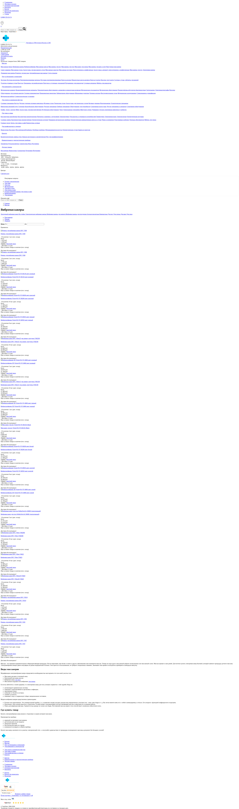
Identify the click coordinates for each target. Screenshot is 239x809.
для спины (31, 681)
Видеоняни (36, 150)
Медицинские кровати (8, 90)
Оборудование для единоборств (80, 106)
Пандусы (20, 83)
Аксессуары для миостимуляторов (31, 110)
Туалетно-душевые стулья (9, 83)
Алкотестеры (24, 144)
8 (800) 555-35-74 (6, 17)
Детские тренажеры (50, 106)
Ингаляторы (5, 150)
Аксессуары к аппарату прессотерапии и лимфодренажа (111, 70)
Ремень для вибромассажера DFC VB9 (13, 234)
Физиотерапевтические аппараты (26, 90)
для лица (18, 680)
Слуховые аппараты (90, 83)
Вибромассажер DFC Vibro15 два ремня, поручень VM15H (19, 385)
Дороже (6, 219)
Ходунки (4, 80)
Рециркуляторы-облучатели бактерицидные (132, 90)
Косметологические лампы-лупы (11, 137)
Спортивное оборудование (135, 106)
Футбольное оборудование (50, 110)
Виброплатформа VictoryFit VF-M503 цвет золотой (17, 471)
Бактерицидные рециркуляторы (21, 120)
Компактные (104, 214)
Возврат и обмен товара (22, 794)
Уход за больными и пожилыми (14, 745)
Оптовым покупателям (11, 5)
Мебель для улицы (150, 120)
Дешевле (7, 221)
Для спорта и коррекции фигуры (14, 749)
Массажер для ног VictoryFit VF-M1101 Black (15, 428)
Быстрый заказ (11, 244)
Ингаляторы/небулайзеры (24, 130)
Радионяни (29, 150)
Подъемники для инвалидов (74, 83)
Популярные (8, 217)
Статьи (6, 14)
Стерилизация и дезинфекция (146, 93)
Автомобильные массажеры (38, 73)
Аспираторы (21, 150)
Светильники (150, 90)
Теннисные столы (60, 103)
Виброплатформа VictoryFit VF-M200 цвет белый (16, 449)
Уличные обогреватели (136, 120)
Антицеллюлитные (93, 214)
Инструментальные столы (109, 93)
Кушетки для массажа (22, 73)
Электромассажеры (149, 70)
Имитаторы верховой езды (9, 106)
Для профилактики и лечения (13, 753)
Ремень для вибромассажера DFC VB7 (13, 644)
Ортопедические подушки (135, 116)
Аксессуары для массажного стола (34, 70)
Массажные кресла (42, 67)
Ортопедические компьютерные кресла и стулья (86, 120)
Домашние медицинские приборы (59, 120)
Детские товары (9, 761)
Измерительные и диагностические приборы (18, 759)
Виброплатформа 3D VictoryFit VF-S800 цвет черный (18, 406)
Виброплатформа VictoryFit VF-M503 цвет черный (17, 320)
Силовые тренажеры (7, 103)
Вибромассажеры (18, 67)
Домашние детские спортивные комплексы (106, 110)
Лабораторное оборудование (65, 93)
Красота (7, 754)
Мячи (17, 110)
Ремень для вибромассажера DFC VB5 (13, 622)
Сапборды (123, 110)
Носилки (172, 90)
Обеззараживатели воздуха (53, 130)
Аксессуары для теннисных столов (77, 103)
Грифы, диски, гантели (8, 110)
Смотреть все (5, 173)
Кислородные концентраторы (27, 116)
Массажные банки (6, 67)
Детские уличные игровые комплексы (31, 103)
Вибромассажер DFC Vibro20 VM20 (12, 579)
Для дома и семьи (10, 751)
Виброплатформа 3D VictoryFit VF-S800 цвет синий (17, 492)
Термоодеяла (100, 116)
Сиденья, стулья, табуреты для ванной (126, 80)
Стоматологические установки (24, 96)
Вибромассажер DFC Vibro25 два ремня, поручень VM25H (19, 341)
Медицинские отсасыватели (90, 90)
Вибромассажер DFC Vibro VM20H (12, 536)
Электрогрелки (122, 116)
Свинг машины (6, 70)
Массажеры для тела (67, 67)
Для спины (117, 214)
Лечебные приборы (38, 130)
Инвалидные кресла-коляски (81, 80)
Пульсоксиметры (13, 144)
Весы (30, 144)
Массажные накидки (52, 70)
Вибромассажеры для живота (56, 214)
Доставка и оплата (10, 4)
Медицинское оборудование (108, 90)
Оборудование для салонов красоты (12, 93)
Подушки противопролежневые (51, 80)
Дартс (61, 110)
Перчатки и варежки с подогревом (48, 116)
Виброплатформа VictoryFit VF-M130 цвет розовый (17, 277)
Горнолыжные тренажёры (71, 110)
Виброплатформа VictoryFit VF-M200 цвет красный (17, 298)
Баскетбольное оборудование (34, 106)
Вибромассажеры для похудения (76, 214)
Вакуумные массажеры (113, 67)
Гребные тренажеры (63, 106)
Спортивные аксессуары (98, 106)
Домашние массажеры (8, 73)
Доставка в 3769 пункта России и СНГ (38, 43)
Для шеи (124, 214)
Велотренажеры (105, 103)
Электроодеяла (64, 116)
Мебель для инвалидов (104, 83)
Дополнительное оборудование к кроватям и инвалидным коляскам (59, 90)
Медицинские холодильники (127, 93)
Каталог (7, 741)
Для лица (129, 214)
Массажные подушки (66, 70)
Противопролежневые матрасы (30, 80)
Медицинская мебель (7, 96)
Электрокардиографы (162, 90)
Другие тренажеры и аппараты (116, 106)
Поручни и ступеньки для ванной (54, 83)
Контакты (7, 7)
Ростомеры (35, 144)
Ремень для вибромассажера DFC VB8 (13, 255)
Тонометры (4, 144)
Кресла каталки (66, 80)
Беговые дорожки (94, 103)
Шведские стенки (86, 110)
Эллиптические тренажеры (119, 103)
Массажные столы (17, 70)
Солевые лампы (6, 120)
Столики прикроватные (31, 93)
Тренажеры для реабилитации (33, 83)
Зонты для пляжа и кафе (18, 123)
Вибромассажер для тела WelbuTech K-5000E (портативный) (20, 514)
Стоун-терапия (52, 73)
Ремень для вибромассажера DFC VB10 (13, 600)
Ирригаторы (5, 130)
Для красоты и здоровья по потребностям (82, 116)
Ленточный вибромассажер (10, 214)
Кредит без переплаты (11, 10)
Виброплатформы (30, 67)
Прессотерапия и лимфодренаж (83, 70)
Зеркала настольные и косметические (34, 137)
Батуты (16, 103)
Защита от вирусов (84, 130)
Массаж (6, 743)
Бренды (6, 758)
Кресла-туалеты (95, 80)
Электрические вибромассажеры (36, 214)
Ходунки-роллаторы (13, 80)
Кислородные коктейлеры (9, 116)
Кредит (6, 9)
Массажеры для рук (136, 70)
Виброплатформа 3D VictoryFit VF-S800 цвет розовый (18, 363)
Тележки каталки (94, 93)
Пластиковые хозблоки (121, 120)
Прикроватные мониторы (48, 93)
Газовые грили (5, 123)
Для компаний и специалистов (14, 746)
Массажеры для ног (54, 67)
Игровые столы (49, 103)
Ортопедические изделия (40, 120)
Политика (7, 12)
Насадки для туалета (107, 80)
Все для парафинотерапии (54, 137)
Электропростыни (110, 116)
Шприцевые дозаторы (82, 93)
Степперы (21, 106)
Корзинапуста (3, 58)
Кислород (12, 130)
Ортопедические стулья (70, 130)
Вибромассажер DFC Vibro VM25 (11, 557)
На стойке (22, 214)
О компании (8, 2)
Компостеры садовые (33, 123)
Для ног (110, 214)
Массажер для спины (81, 67)
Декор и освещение (108, 120)
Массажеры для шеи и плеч (97, 67)
